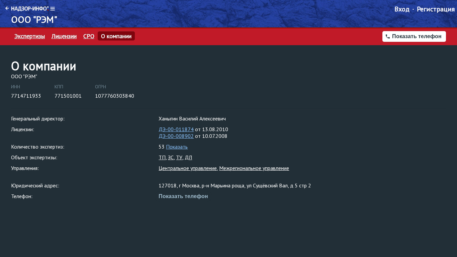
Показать (177, 146)
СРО (88, 36)
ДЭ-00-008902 (176, 136)
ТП (162, 157)
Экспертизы (29, 36)
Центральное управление (188, 168)
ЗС (171, 157)
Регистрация (436, 9)
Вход (401, 9)
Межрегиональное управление (254, 168)
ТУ (179, 157)
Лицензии (64, 36)
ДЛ (188, 157)
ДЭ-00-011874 (176, 129)
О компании (116, 36)
